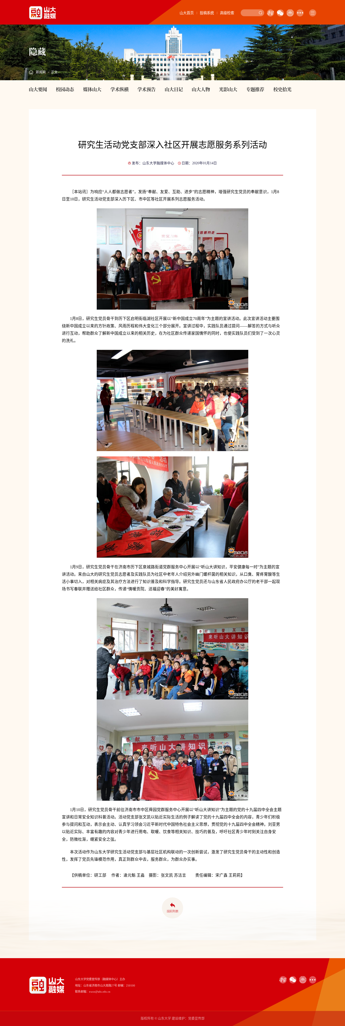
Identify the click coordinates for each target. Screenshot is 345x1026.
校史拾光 (282, 89)
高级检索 (227, 13)
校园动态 (65, 89)
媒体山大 (92, 89)
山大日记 (174, 89)
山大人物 (201, 89)
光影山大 (228, 89)
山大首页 (187, 13)
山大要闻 (38, 89)
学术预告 (146, 89)
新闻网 (41, 72)
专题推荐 (255, 89)
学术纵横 (119, 89)
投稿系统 (207, 13)
